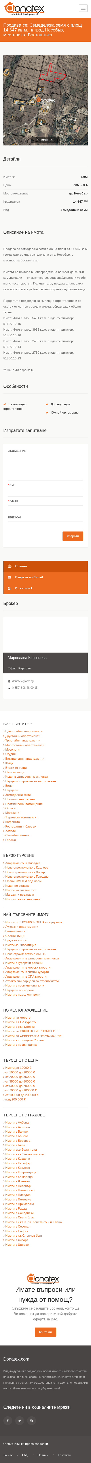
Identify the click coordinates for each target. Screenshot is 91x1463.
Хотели (10, 831)
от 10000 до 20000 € (19, 1072)
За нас (8, 1455)
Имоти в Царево (16, 1244)
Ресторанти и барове (20, 826)
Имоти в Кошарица (18, 1177)
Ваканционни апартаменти (24, 758)
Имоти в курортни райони (23, 963)
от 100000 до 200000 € (21, 1095)
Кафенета (12, 822)
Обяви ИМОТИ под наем (23, 881)
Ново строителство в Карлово (26, 867)
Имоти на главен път (20, 890)
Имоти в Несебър (17, 1186)
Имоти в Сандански (19, 1213)
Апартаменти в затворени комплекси (31, 958)
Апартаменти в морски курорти (27, 967)
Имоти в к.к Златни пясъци (24, 1154)
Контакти (45, 1332)
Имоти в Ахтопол (17, 1127)
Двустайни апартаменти (22, 736)
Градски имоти (15, 940)
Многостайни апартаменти (24, 745)
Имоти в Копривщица (20, 1172)
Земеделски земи (17, 794)
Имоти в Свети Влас (19, 1217)
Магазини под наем (19, 894)
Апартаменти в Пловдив (22, 863)
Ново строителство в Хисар (24, 872)
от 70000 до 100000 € (20, 1090)
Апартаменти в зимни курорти (26, 972)
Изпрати (73, 536)
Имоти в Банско (16, 1136)
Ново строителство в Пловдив (26, 876)
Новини (43, 1455)
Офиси (9, 808)
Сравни (20, 566)
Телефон (14, 517)
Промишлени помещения (23, 804)
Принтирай (23, 588)
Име (11, 485)
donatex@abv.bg (22, 681)
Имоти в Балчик (16, 1131)
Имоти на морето (17, 1017)
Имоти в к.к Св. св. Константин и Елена (33, 1222)
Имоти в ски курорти (19, 1026)
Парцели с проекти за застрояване (30, 781)
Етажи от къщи (15, 767)
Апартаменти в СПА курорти (25, 976)
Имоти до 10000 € (17, 1067)
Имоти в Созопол (17, 1226)
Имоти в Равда (15, 1208)
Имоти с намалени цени (22, 899)
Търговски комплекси (20, 817)
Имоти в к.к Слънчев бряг (23, 1235)
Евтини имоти (14, 931)
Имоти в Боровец (17, 1140)
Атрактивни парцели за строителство (31, 981)
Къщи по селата (16, 885)
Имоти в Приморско (19, 1204)
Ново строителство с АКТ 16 (25, 954)
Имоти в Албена (16, 1122)
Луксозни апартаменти (21, 926)
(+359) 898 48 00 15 (24, 687)
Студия (10, 754)
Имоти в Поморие (17, 1199)
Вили (8, 785)
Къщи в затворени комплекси (26, 776)
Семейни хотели (16, 835)
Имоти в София (16, 1231)
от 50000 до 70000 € (19, 1086)
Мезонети (11, 749)
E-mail (13, 501)
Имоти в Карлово (17, 1167)
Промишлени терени (20, 799)
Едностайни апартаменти (23, 731)
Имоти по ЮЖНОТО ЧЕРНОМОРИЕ (30, 1031)
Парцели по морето (19, 990)
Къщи (8, 763)
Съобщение (17, 451)
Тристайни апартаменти (22, 740)
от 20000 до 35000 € (19, 1077)
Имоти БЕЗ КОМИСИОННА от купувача (33, 922)
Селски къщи (14, 772)
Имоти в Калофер (17, 1163)
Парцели (11, 790)
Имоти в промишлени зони (24, 985)
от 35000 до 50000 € (19, 1081)
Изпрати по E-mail (28, 577)
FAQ (25, 1455)
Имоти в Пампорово (19, 1190)
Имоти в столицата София (24, 1040)
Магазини (11, 812)
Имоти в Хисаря (16, 1240)
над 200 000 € (15, 1099)
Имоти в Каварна (17, 1158)
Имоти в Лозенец (17, 1181)
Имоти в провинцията (20, 1044)
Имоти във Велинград (20, 1149)
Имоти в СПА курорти (20, 1022)
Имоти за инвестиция (20, 945)
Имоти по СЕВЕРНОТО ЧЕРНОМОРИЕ (33, 1035)
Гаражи (10, 840)
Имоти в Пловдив (17, 1194)
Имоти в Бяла (14, 1145)
